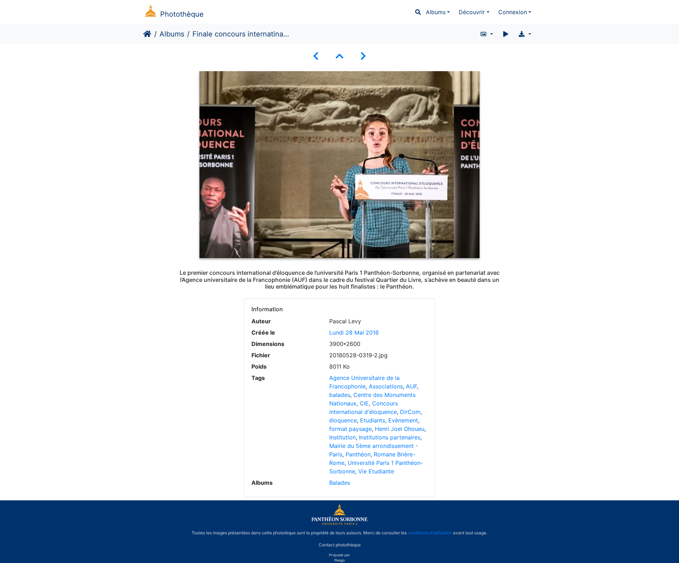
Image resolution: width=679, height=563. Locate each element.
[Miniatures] (339, 56)
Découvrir (472, 12)
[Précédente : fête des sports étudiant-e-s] (315, 56)
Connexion (512, 12)
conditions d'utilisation (430, 532)
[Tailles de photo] (486, 34)
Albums (436, 12)
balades (339, 394)
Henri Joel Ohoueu (399, 428)
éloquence (343, 420)
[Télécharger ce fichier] (524, 34)
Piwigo (339, 560)
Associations (386, 386)
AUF (411, 386)
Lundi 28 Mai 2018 (354, 332)
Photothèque (182, 14)
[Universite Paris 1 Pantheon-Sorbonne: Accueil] (339, 523)
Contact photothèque (340, 544)
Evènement (403, 420)
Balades (339, 482)
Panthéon (358, 454)
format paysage (350, 428)
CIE (364, 403)
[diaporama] (506, 34)
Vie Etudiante (376, 471)
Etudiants (372, 420)
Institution (342, 437)
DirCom (410, 411)
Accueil (147, 34)
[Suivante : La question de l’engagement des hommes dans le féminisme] (363, 56)
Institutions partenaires (389, 437)
